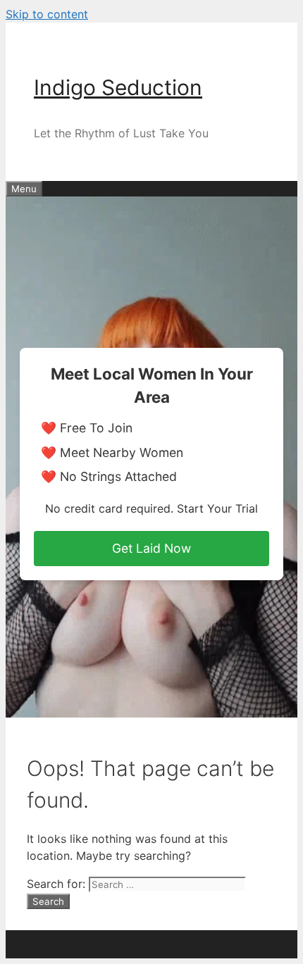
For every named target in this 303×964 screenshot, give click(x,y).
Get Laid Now (151, 548)
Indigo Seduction (118, 87)
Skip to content (47, 14)
